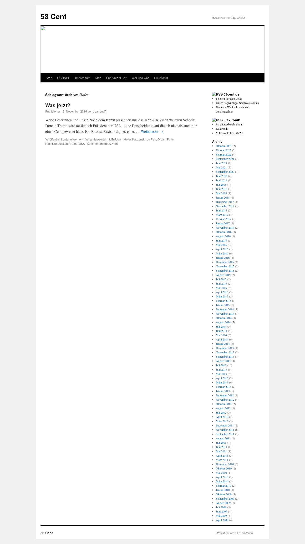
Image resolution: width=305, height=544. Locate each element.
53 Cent (53, 16)
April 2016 (222, 249)
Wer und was (140, 77)
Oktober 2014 (224, 318)
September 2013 (225, 356)
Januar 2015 (223, 305)
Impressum (83, 77)
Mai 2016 (221, 245)
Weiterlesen (152, 131)
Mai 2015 (221, 288)
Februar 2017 (223, 219)
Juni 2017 (221, 210)
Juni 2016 (221, 240)
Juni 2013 (221, 369)
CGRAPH (63, 77)
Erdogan (116, 139)
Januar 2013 (223, 391)
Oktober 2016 (224, 232)
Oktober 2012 (224, 404)
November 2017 (225, 206)
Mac (98, 77)
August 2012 (223, 408)
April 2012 (222, 417)
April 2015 (222, 292)
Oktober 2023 (224, 146)
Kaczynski (138, 139)
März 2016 (222, 253)
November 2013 (225, 352)
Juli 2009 (221, 507)
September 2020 (225, 171)
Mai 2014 (221, 335)
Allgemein (76, 139)
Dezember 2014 (225, 309)
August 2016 (223, 236)
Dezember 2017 (225, 202)
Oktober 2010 (224, 468)
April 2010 (222, 477)
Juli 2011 (221, 442)
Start (49, 77)
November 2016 (225, 227)
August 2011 (223, 438)
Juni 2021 (221, 163)
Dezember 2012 (225, 395)
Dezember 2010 (225, 464)
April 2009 (222, 520)
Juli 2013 (221, 365)
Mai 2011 (221, 451)
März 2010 (222, 481)
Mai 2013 (221, 374)
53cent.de (231, 94)
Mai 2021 (221, 167)
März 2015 (222, 296)
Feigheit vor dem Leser (229, 98)
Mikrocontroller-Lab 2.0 (229, 133)
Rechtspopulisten (56, 143)
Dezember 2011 (225, 425)
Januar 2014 (223, 343)
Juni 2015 (221, 283)
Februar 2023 (223, 150)
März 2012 (222, 421)
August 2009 (223, 503)
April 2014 (222, 339)
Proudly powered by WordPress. (235, 533)
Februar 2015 (223, 300)
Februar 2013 (223, 386)
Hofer (127, 139)
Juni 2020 (221, 176)
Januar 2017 (223, 223)
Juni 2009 (221, 511)
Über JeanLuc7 (116, 77)
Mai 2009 (221, 515)
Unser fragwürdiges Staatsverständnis (237, 103)
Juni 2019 (221, 180)
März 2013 (222, 382)
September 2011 (225, 434)
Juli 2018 (221, 184)
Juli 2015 (221, 279)
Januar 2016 (223, 257)
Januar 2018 (223, 197)
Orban (162, 139)
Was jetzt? (57, 105)
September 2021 (225, 159)
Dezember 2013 (225, 348)
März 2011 (222, 460)
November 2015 (225, 266)
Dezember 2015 (225, 262)
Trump (73, 143)
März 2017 (222, 214)
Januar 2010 (223, 490)
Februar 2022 (223, 154)
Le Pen (151, 139)
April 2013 (222, 378)
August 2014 (223, 322)
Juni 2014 (221, 331)
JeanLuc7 (99, 111)
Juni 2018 (221, 189)
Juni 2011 (221, 447)
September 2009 (225, 498)
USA (82, 143)
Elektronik (161, 77)
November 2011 (225, 429)
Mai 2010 (221, 472)
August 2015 (223, 275)
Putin (170, 139)
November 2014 (225, 313)
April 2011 (222, 455)
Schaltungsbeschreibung (229, 124)
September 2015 (225, 270)
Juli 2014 (221, 326)
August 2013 (223, 361)
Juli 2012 (221, 412)
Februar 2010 (223, 485)
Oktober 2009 (224, 494)
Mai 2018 (221, 193)
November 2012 (225, 399)
